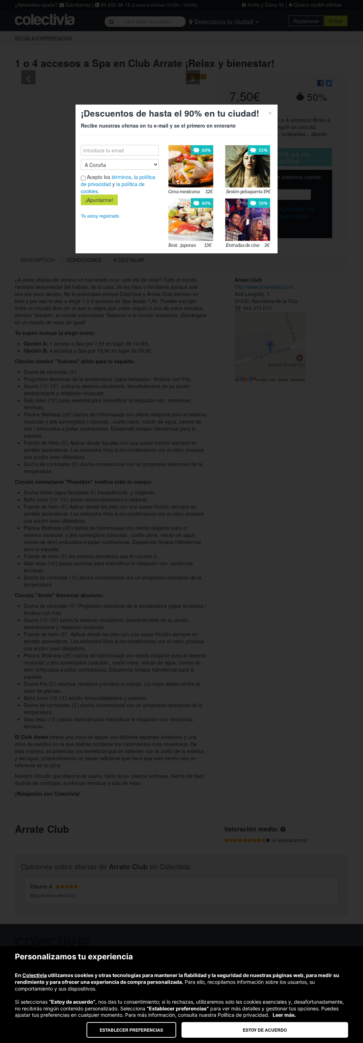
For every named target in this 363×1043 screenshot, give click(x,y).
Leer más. (284, 1015)
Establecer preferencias (131, 1030)
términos (121, 176)
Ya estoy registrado (100, 216)
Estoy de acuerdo (265, 1030)
